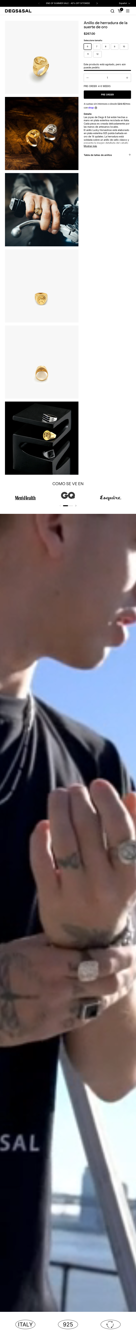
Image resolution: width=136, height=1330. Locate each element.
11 (88, 54)
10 (124, 46)
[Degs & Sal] (18, 11)
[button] (112, 11)
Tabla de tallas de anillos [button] (98, 155)
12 (97, 54)
